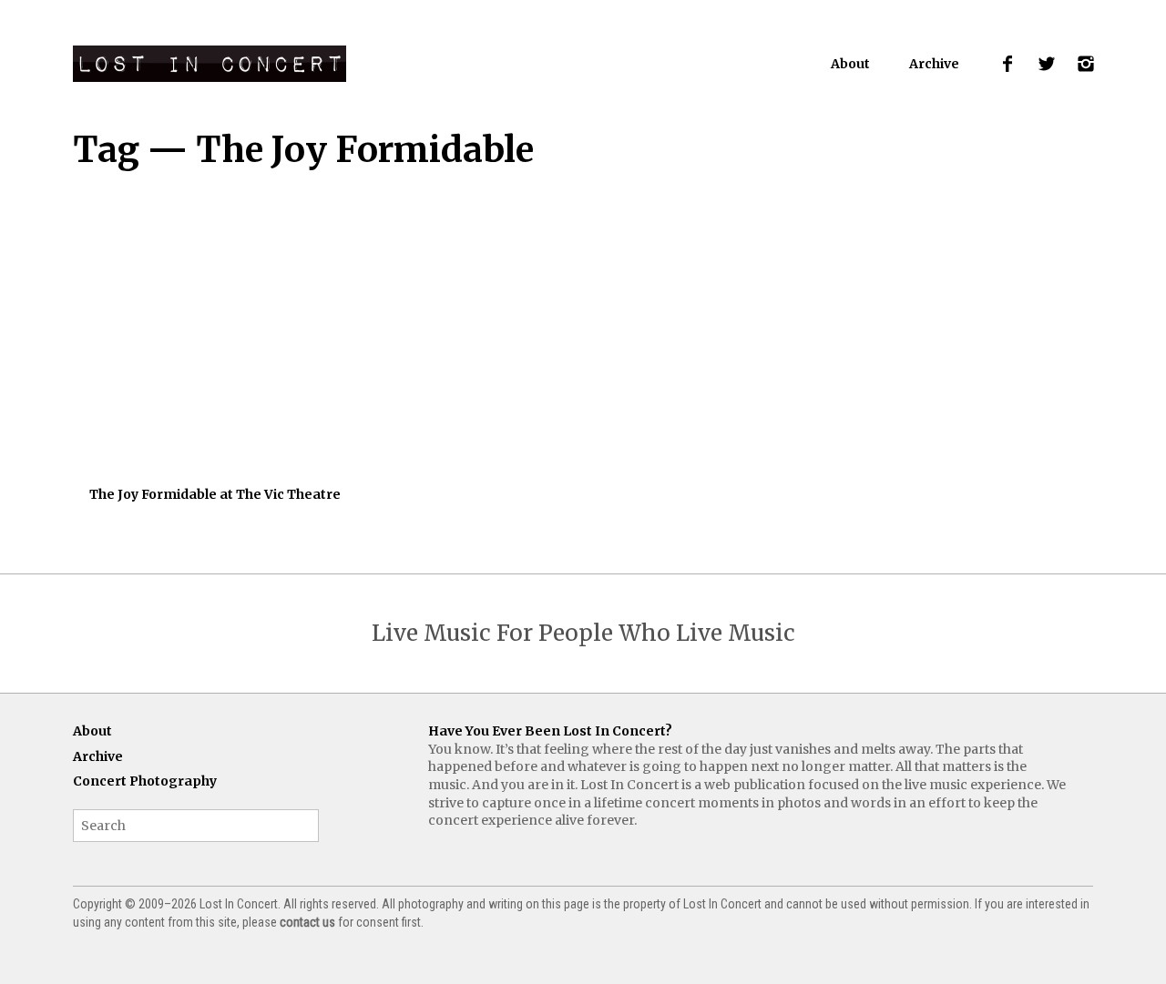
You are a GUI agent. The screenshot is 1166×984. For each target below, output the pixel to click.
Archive (934, 63)
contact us (307, 922)
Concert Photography (145, 781)
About (850, 63)
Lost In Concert (209, 64)
